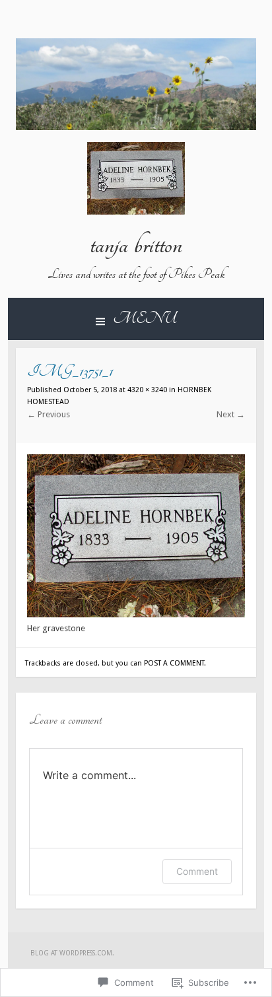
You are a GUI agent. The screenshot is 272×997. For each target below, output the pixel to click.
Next (231, 414)
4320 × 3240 (147, 390)
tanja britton (136, 244)
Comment (197, 871)
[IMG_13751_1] (136, 614)
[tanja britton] (136, 127)
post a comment (174, 663)
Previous (48, 414)
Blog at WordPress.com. (72, 953)
